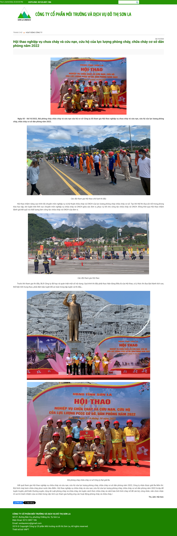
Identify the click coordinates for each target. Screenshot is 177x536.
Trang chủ (17, 32)
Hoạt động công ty (34, 32)
